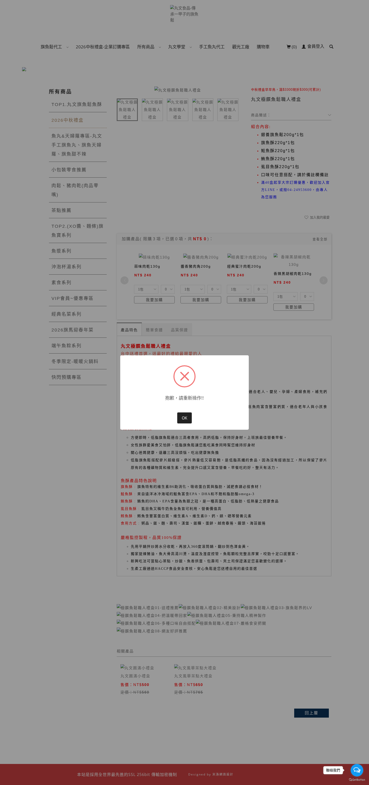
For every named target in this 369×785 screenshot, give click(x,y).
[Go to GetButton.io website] (357, 779)
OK (184, 418)
